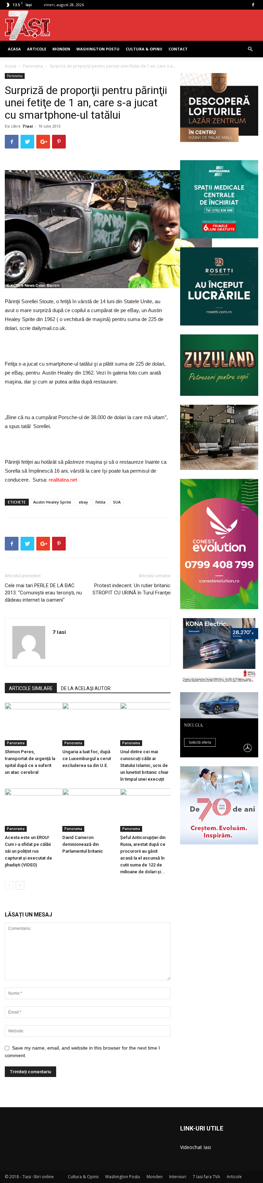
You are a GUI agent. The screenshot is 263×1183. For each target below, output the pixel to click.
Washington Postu (98, 48)
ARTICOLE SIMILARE (31, 688)
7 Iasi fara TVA (206, 1177)
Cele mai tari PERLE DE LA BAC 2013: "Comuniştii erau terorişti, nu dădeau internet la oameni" (43, 592)
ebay (83, 502)
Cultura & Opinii (144, 48)
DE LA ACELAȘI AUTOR (86, 688)
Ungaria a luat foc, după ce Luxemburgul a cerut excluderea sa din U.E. (86, 758)
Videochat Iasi (195, 1147)
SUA (117, 502)
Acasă (10, 66)
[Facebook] (253, 5)
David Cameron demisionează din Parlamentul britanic (82, 844)
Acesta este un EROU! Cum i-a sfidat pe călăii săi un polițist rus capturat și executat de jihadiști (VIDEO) (28, 851)
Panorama (33, 66)
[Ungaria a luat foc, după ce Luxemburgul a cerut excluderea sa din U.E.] (87, 724)
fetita (100, 502)
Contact (178, 48)
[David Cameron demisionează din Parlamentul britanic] (87, 810)
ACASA (14, 48)
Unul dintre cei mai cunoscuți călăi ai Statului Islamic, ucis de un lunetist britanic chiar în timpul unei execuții (144, 765)
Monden (61, 48)
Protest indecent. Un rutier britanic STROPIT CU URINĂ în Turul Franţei (131, 589)
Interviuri (177, 1177)
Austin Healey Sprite (52, 502)
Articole (36, 48)
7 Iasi (27, 126)
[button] (250, 49)
